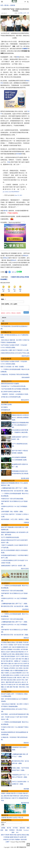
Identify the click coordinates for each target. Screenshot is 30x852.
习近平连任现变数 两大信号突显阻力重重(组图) (15, 389)
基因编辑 (20, 670)
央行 (12, 663)
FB (28, 661)
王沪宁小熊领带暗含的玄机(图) (10, 537)
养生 (5, 689)
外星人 (24, 687)
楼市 (21, 666)
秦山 (27, 796)
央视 (18, 677)
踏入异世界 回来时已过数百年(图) (11, 391)
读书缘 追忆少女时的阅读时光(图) (11, 397)
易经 (27, 684)
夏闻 (5, 796)
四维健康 (21, 798)
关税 (25, 654)
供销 (17, 57)
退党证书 (16, 837)
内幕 (6, 659)
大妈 (24, 668)
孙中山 (20, 682)
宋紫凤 (3, 793)
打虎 (4, 661)
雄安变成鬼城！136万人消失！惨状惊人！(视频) (15, 519)
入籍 (17, 680)
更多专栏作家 (25, 803)
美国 (8, 656)
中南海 (3, 659)
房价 (27, 668)
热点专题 (5, 402)
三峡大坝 (14, 647)
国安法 (23, 647)
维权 (2, 673)
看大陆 (6, 5)
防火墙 (26, 670)
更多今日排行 (25, 568)
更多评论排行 (25, 356)
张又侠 (20, 644)
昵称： (3, 299)
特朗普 (20, 642)
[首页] (14, 2)
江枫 (12, 798)
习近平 (15, 644)
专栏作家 (5, 791)
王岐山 (13, 654)
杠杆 (18, 663)
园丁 (18, 796)
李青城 (6, 798)
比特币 (25, 663)
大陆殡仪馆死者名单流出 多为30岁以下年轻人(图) (15, 353)
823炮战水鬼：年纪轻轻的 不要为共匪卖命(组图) (15, 374)
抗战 (16, 682)
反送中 (13, 659)
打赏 (21, 13)
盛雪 (21, 796)
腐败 (26, 659)
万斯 (5, 656)
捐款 (6, 830)
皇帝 (20, 684)
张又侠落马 (4, 407)
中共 (9, 659)
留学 (2, 680)
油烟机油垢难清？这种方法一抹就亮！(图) (13, 565)
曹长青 (26, 798)
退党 (16, 652)
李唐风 (15, 796)
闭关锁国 (18, 154)
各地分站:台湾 (7, 839)
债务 (15, 663)
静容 (2, 798)
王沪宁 (18, 656)
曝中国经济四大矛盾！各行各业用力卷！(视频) (14, 491)
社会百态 (15, 817)
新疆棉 (19, 647)
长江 (27, 647)
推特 (13, 832)
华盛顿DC (18, 839)
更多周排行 (25, 609)
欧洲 (22, 839)
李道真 (20, 793)
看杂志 (24, 835)
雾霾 (16, 670)
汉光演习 (8, 652)
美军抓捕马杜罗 (5, 410)
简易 (12, 793)
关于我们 (15, 828)
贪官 (17, 659)
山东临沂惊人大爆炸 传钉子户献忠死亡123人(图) (15, 350)
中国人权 (20, 817)
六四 (23, 644)
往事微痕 (9, 649)
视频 (3, 745)
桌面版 (3, 828)
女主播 (14, 677)
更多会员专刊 (25, 400)
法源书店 (19, 835)
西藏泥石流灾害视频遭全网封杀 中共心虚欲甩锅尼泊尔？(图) (20, 425)
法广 (20, 661)
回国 (14, 680)
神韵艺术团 (13, 835)
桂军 (13, 682)
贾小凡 (16, 793)
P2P (14, 670)
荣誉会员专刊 (6, 381)
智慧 (8, 687)
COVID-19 (6, 644)
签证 (11, 680)
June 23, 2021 (18, 195)
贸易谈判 (13, 656)
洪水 (5, 649)
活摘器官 (5, 647)
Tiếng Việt (18, 842)
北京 (17, 668)
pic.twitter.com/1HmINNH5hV (11, 191)
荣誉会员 (25, 255)
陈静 (11, 796)
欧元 (8, 666)
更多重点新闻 (25, 478)
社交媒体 (24, 661)
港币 (14, 666)
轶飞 (27, 793)
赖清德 (18, 654)
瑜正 (9, 798)
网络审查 (19, 673)
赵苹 (24, 796)
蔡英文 (13, 668)
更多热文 (26, 638)
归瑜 (24, 793)
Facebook (26, 830)
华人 (21, 677)
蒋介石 (24, 682)
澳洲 (7, 682)
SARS (25, 675)
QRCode (14, 272)
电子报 (9, 828)
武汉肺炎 (12, 642)
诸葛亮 (24, 684)
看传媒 (7, 837)
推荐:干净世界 (5, 835)
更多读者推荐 (25, 377)
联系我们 (12, 830)
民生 (23, 680)
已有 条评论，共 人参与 (9, 304)
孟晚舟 (22, 654)
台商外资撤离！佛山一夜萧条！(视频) (12, 511)
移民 (24, 677)
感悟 (11, 687)
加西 (25, 839)
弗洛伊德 (21, 652)
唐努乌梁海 (6, 675)
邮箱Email (3, 822)
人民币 (5, 666)
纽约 (13, 839)
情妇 (20, 659)
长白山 (12, 675)
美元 (21, 663)
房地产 (18, 666)
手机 (14, 687)
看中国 (5, 210)
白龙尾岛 (16, 675)
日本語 (23, 842)
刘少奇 (13, 684)
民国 (10, 682)
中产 (2, 668)
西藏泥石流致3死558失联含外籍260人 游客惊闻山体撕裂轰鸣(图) (20, 417)
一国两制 (15, 661)
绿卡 (20, 680)
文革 (2, 689)
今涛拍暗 (8, 793)
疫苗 (2, 649)
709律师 (6, 673)
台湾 (9, 668)
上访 (10, 673)
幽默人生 (3, 687)
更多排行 (26, 742)
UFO (25, 652)
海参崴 (6, 668)
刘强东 (21, 668)
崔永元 (27, 656)
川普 (16, 642)
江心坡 (22, 675)
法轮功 (14, 673)
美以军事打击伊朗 (6, 404)
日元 (11, 666)
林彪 (9, 684)
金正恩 (9, 654)
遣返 (8, 680)
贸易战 (11, 644)
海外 (26, 680)
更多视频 (26, 789)
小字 (28, 13)
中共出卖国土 (17, 649)
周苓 (8, 796)
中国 (8, 162)
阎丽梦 (5, 654)
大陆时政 (12, 5)
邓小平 (6, 684)
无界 (25, 837)
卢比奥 (25, 642)
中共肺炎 (3, 642)
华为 (23, 659)
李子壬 (16, 798)
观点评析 (9, 817)
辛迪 (2, 800)
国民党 (13, 652)
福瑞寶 (12, 837)
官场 (7, 661)
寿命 (27, 687)
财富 (27, 666)
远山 (2, 796)
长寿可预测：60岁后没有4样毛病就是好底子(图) (15, 714)
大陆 (11, 670)
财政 (24, 666)
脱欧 (9, 663)
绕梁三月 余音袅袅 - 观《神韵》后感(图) (12, 366)
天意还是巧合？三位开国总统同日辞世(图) (13, 386)
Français (13, 842)
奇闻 (20, 687)
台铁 (9, 647)
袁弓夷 (23, 649)
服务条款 (22, 828)
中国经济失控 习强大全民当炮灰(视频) (12, 498)
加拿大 (6, 663)
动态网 (21, 837)
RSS (17, 832)
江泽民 (22, 656)
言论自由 (9, 677)
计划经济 (25, 48)
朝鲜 (2, 663)
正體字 (7, 842)
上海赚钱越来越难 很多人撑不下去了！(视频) (14, 488)
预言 (17, 687)
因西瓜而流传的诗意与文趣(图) (10, 383)
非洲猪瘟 (6, 670)
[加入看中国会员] (15, 241)
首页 (2, 5)
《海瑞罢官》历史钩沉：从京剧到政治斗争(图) (14, 394)
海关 (5, 680)
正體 (25, 1)
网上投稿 (19, 830)
